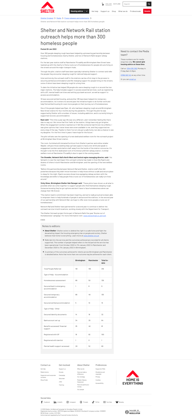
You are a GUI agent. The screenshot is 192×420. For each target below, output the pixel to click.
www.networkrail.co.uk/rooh (94, 216)
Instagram (73, 402)
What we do (80, 369)
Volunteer (62, 378)
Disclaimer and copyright (100, 373)
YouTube (109, 402)
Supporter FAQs (100, 369)
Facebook (47, 402)
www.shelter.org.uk (91, 236)
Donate (61, 372)
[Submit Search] (149, 4)
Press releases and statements (76, 18)
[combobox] (134, 4)
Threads (85, 402)
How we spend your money (83, 386)
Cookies (98, 380)
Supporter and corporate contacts (48, 376)
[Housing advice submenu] (86, 11)
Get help (43, 369)
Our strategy (81, 377)
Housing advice (77, 11)
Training (61, 385)
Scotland (116, 4)
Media (58, 18)
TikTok (97, 402)
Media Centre (45, 372)
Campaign (62, 375)
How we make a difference (82, 373)
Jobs (60, 382)
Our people (80, 389)
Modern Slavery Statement (81, 381)
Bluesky (121, 402)
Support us (62, 369)
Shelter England (47, 18)
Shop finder (44, 380)
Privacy (98, 377)
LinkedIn (59, 402)
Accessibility (99, 383)
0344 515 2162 (132, 68)
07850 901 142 (126, 75)
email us (132, 79)
